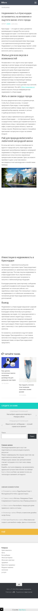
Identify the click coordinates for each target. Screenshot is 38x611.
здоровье (5, 562)
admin (8, 24)
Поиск (4, 433)
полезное (6, 7)
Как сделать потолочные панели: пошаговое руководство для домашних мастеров (9, 375)
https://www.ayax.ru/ (28, 87)
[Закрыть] (1, 609)
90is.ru (4, 2)
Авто (3, 553)
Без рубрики (6, 555)
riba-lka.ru (22, 610)
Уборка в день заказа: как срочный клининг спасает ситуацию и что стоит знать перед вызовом (16, 462)
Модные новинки (7, 567)
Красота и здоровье (8, 565)
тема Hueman (28, 592)
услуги (4, 572)
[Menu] (35, 2)
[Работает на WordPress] (14, 592)
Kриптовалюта (6, 550)
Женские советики (8, 560)
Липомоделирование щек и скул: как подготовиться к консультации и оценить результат (16, 450)
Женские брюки (7, 558)
